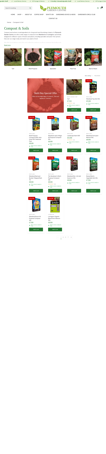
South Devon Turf (72, 96)
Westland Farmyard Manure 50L (92, 136)
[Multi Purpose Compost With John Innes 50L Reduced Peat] (36, 124)
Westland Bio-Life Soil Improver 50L (74, 177)
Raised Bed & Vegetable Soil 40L (92, 177)
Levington (51, 214)
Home (9, 22)
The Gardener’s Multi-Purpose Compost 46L (55, 178)
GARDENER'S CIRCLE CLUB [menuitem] (86, 14)
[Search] (30, 8)
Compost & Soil (18, 22)
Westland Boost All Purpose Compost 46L (35, 218)
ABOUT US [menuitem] (28, 14)
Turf (68, 99)
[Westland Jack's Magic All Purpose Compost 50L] (55, 124)
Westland (89, 96)
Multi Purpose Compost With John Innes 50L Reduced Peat (35, 138)
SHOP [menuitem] (19, 14)
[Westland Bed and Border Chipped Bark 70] (36, 164)
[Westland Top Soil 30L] (93, 87)
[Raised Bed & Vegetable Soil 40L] (93, 164)
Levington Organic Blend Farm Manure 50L (54, 218)
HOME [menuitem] (13, 14)
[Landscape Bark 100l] (74, 124)
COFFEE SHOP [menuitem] (38, 14)
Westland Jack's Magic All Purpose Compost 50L (55, 137)
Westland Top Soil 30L (93, 99)
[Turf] (74, 87)
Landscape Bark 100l (73, 136)
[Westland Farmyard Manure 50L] (93, 124)
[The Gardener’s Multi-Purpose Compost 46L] (55, 164)
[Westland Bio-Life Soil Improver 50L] (74, 164)
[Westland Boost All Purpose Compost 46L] (36, 204)
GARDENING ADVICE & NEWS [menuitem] (65, 14)
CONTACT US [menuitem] (53, 18)
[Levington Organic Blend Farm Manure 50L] (55, 204)
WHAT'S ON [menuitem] (50, 14)
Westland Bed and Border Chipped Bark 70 (35, 178)
